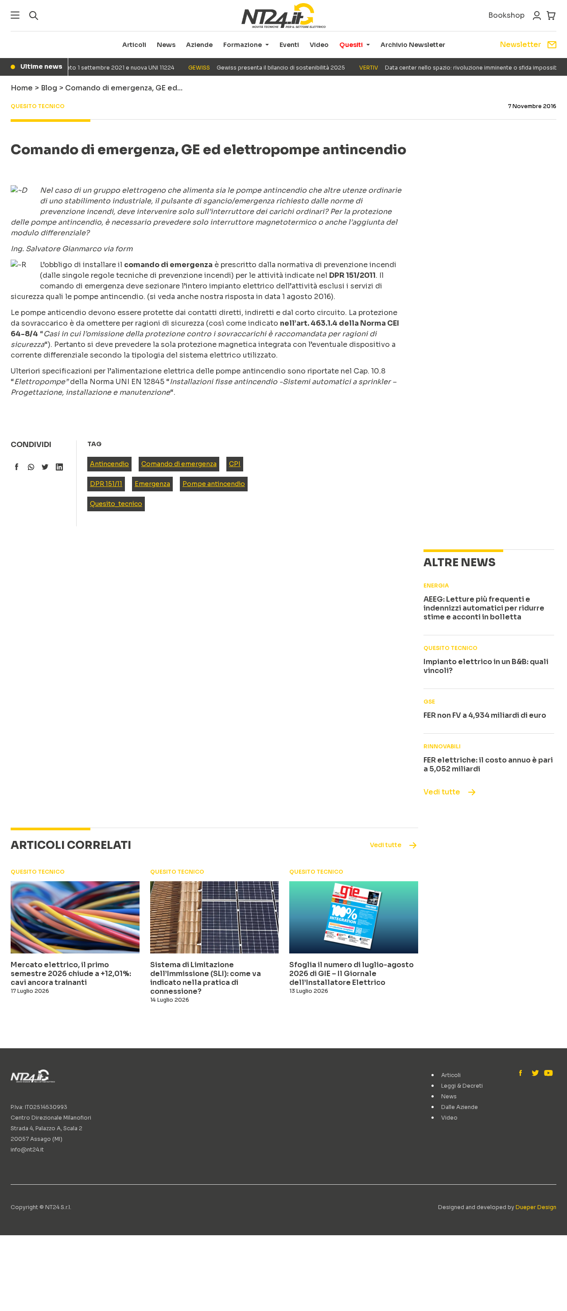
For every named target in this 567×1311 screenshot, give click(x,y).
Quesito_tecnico (116, 504)
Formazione (242, 45)
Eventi (289, 45)
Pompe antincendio (214, 484)
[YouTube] (547, 1073)
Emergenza (152, 484)
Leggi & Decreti (462, 1085)
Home (22, 88)
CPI (235, 464)
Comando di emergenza (179, 464)
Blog (49, 88)
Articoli (134, 45)
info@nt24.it (27, 1149)
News (166, 45)
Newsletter (520, 44)
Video (319, 45)
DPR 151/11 (106, 484)
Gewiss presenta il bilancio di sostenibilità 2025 (255, 67)
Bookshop (506, 15)
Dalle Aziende (459, 1107)
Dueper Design (536, 1207)
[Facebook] (522, 1073)
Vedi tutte (441, 792)
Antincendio (109, 464)
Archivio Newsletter (413, 45)
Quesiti (351, 45)
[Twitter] (535, 1073)
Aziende (199, 45)
